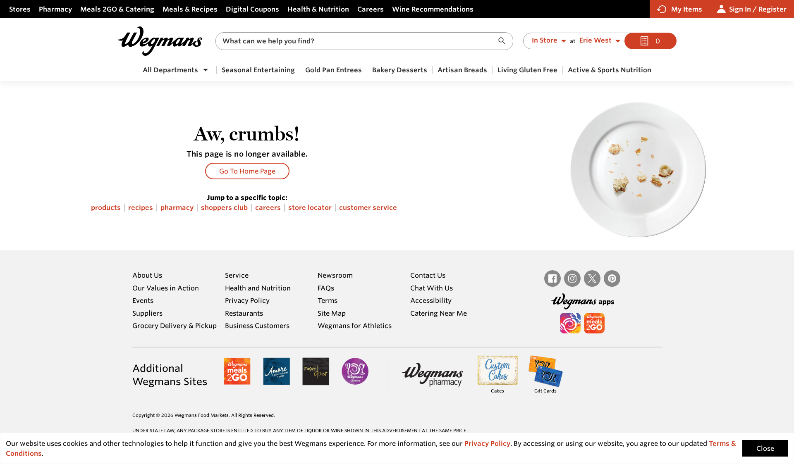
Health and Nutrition (258, 288)
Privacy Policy (247, 300)
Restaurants (244, 313)
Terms (327, 300)
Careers (370, 9)
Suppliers (147, 313)
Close (765, 448)
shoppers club (224, 208)
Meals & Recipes (190, 9)
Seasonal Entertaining (258, 70)
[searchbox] (358, 41)
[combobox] (364, 41)
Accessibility (431, 300)
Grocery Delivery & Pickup (174, 325)
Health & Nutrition (318, 9)
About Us (147, 275)
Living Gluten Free (527, 70)
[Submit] (504, 41)
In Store (544, 40)
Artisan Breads (462, 70)
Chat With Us (431, 288)
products (106, 208)
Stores (20, 9)
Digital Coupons (252, 9)
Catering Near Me (438, 313)
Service (237, 275)
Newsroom (335, 275)
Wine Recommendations (433, 9)
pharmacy (177, 208)
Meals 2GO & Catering (117, 9)
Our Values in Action (165, 288)
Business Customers (257, 325)
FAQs (326, 288)
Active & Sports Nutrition (609, 70)
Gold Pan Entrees (333, 70)
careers (268, 208)
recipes (140, 208)
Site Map (332, 313)
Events (142, 300)
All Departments (170, 70)
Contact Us (427, 275)
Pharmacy (55, 9)
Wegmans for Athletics (355, 325)
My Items (686, 9)
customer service (368, 208)
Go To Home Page (247, 171)
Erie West (595, 40)
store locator (310, 208)
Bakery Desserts (399, 70)
